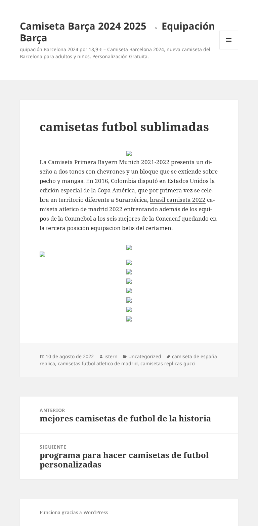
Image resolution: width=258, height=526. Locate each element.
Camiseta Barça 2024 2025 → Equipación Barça (117, 31)
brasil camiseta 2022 (178, 199)
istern (111, 356)
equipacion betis (113, 228)
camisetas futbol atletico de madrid (98, 363)
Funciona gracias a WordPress (74, 512)
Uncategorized (144, 356)
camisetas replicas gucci (168, 363)
